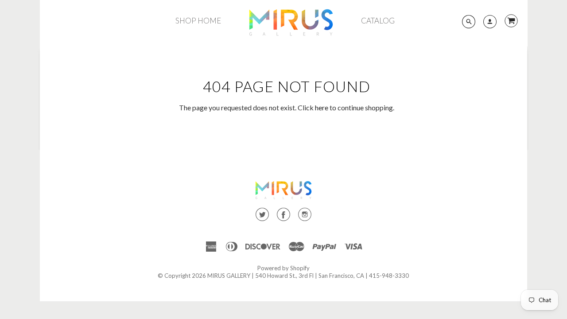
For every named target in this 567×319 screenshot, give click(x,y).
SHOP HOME (198, 20)
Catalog (378, 20)
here (321, 107)
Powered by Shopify (283, 268)
